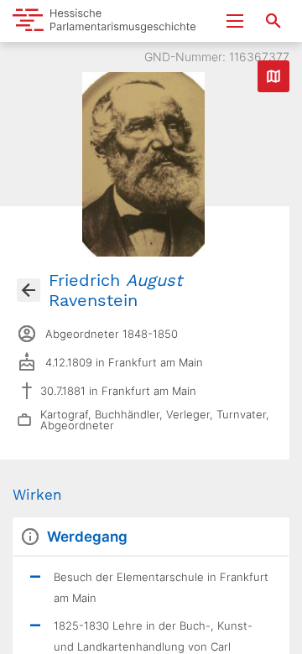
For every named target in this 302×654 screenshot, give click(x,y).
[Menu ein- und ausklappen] (235, 21)
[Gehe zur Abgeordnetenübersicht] (28, 290)
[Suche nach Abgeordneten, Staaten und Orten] (273, 21)
